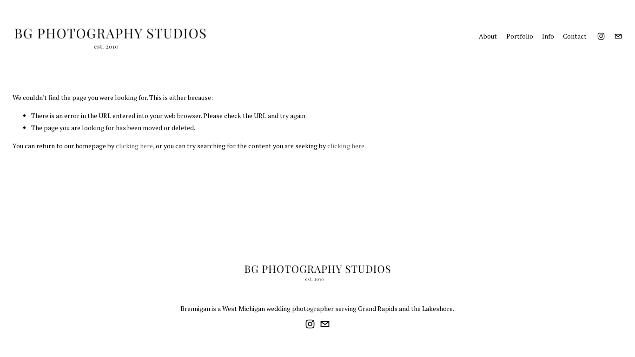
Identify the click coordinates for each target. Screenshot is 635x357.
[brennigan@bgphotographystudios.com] (618, 36)
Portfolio (519, 36)
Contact (575, 36)
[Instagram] (601, 36)
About (488, 36)
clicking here (134, 145)
